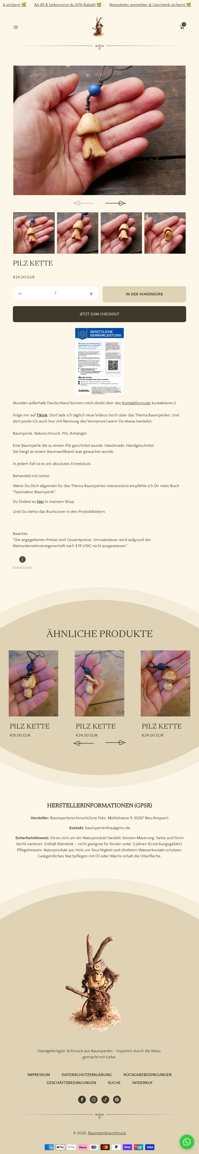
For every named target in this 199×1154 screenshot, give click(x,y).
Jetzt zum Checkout (99, 314)
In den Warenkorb (144, 294)
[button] (182, 27)
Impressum (38, 1075)
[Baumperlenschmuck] (99, 983)
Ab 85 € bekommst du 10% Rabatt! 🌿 (46, 5)
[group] (99, 130)
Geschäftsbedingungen (71, 1083)
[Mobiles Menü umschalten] (17, 27)
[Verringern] (20, 294)
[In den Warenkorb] (52, 659)
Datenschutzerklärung (87, 1075)
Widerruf (142, 1083)
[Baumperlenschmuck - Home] (99, 27)
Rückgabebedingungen (148, 1075)
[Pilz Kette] (33, 683)
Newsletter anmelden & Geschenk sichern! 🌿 (129, 5)
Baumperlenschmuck (107, 1133)
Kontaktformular (136, 403)
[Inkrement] (91, 294)
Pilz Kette (30, 727)
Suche (114, 1083)
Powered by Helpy (22, 567)
